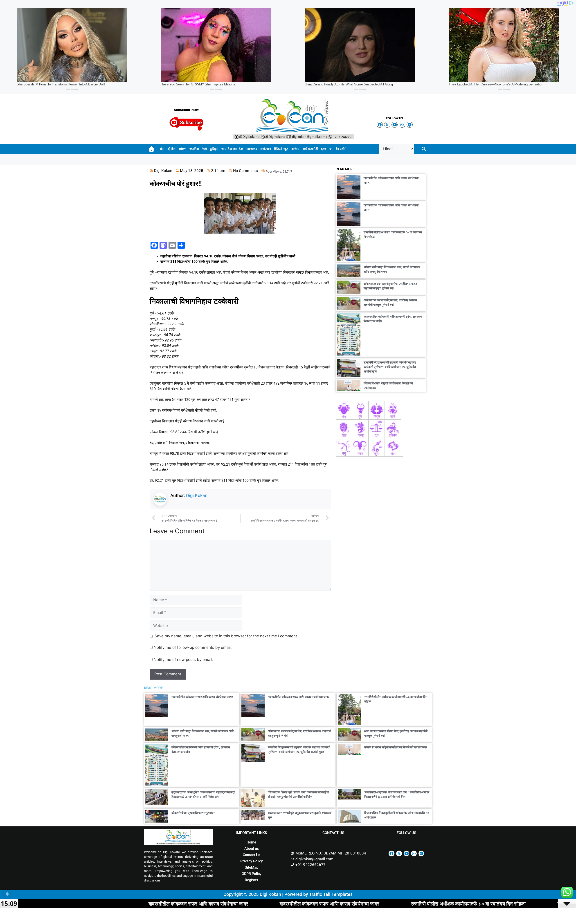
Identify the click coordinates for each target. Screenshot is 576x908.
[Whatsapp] (402, 125)
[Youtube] (395, 125)
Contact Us (251, 855)
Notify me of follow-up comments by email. (193, 647)
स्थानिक (194, 149)
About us (251, 848)
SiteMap (251, 867)
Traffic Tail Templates (331, 894)
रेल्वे (204, 149)
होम (162, 149)
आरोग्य (295, 149)
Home (251, 842)
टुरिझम (214, 149)
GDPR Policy (251, 874)
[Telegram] (410, 125)
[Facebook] (380, 125)
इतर (323, 149)
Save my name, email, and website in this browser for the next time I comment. (226, 636)
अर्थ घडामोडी (310, 149)
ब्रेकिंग (171, 149)
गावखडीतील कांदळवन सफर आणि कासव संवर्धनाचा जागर (202, 697)
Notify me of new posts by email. (183, 659)
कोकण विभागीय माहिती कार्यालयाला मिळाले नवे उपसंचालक (395, 747)
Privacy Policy (251, 861)
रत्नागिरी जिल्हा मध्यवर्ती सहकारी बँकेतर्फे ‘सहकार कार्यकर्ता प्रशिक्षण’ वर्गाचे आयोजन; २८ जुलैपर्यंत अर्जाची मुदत (390, 367)
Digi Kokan (196, 495)
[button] (424, 149)
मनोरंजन (265, 149)
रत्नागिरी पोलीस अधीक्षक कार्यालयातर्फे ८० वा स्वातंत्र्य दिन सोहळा (392, 903)
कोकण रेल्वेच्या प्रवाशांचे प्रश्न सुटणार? (193, 813)
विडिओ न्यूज (281, 149)
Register (251, 880)
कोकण (182, 149)
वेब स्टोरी (341, 149)
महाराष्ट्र (251, 149)
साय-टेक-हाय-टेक (232, 149)
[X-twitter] (387, 125)
